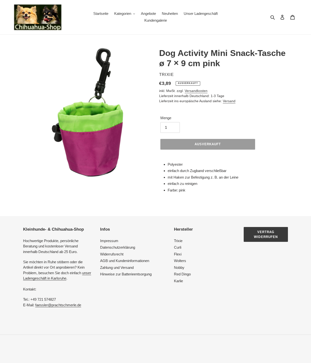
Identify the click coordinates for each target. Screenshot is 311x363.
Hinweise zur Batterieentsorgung (126, 274)
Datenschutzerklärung (117, 247)
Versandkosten (196, 91)
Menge (165, 118)
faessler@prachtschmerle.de (58, 305)
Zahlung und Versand (117, 267)
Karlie (178, 281)
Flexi (177, 254)
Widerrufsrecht (111, 254)
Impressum (109, 241)
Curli (177, 247)
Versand (229, 101)
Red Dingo (182, 274)
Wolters (180, 261)
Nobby (179, 267)
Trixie (178, 241)
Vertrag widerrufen (265, 234)
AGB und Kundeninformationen (124, 261)
